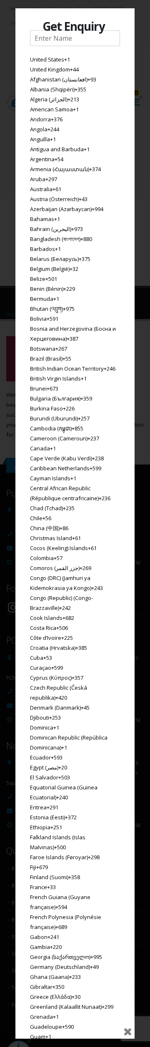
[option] (75, 59)
